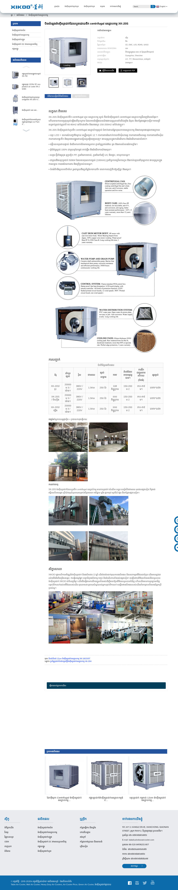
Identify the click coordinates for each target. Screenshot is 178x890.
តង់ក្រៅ (83, 837)
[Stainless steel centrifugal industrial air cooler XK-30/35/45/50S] (65, 775)
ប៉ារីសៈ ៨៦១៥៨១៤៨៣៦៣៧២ (134, 849)
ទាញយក (8, 846)
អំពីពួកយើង (9, 828)
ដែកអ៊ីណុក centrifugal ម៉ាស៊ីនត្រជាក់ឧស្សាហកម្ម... (64, 799)
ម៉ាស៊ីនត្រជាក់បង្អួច (18, 39)
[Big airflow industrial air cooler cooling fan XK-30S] (106, 775)
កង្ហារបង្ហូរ (15, 49)
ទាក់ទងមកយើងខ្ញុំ (115, 6)
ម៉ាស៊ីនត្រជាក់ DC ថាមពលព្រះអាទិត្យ (24, 44)
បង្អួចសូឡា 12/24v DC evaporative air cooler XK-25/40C (31, 86)
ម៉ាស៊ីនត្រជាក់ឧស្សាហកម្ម (38, 15)
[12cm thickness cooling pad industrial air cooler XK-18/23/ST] (148, 775)
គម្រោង (102, 6)
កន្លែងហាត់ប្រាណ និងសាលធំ (91, 842)
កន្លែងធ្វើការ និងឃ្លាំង (88, 828)
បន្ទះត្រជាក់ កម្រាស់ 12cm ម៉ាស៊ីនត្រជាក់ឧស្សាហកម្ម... (148, 799)
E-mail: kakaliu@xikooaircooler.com (138, 840)
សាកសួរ (134, 866)
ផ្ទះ (12, 15)
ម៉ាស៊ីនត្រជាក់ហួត (89, 6)
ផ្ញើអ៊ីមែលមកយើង (108, 70)
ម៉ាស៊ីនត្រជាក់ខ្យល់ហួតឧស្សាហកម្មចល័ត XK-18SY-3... (31, 98)
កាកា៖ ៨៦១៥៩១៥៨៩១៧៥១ (133, 854)
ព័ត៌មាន (7, 851)
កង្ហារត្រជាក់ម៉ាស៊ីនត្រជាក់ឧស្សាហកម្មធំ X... (106, 799)
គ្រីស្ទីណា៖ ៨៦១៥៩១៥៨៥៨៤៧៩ (135, 859)
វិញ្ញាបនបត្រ (9, 837)
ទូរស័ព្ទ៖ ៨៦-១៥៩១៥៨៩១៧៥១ (134, 835)
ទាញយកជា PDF (129, 70)
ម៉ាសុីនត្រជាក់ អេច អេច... (30, 110)
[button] (26, 66)
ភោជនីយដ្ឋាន (85, 832)
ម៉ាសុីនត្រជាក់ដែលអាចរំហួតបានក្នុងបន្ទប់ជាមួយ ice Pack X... (31, 122)
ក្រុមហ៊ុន (56, 6)
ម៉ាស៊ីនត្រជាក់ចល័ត (18, 30)
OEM (6, 842)
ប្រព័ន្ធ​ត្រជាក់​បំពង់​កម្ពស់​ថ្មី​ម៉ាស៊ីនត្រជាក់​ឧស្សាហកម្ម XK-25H (70, 661)
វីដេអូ (6, 832)
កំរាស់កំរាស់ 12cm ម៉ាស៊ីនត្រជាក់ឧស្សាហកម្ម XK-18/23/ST (69, 658)
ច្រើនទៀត (84, 846)
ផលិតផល (20, 15)
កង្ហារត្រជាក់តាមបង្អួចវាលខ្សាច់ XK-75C (31, 75)
